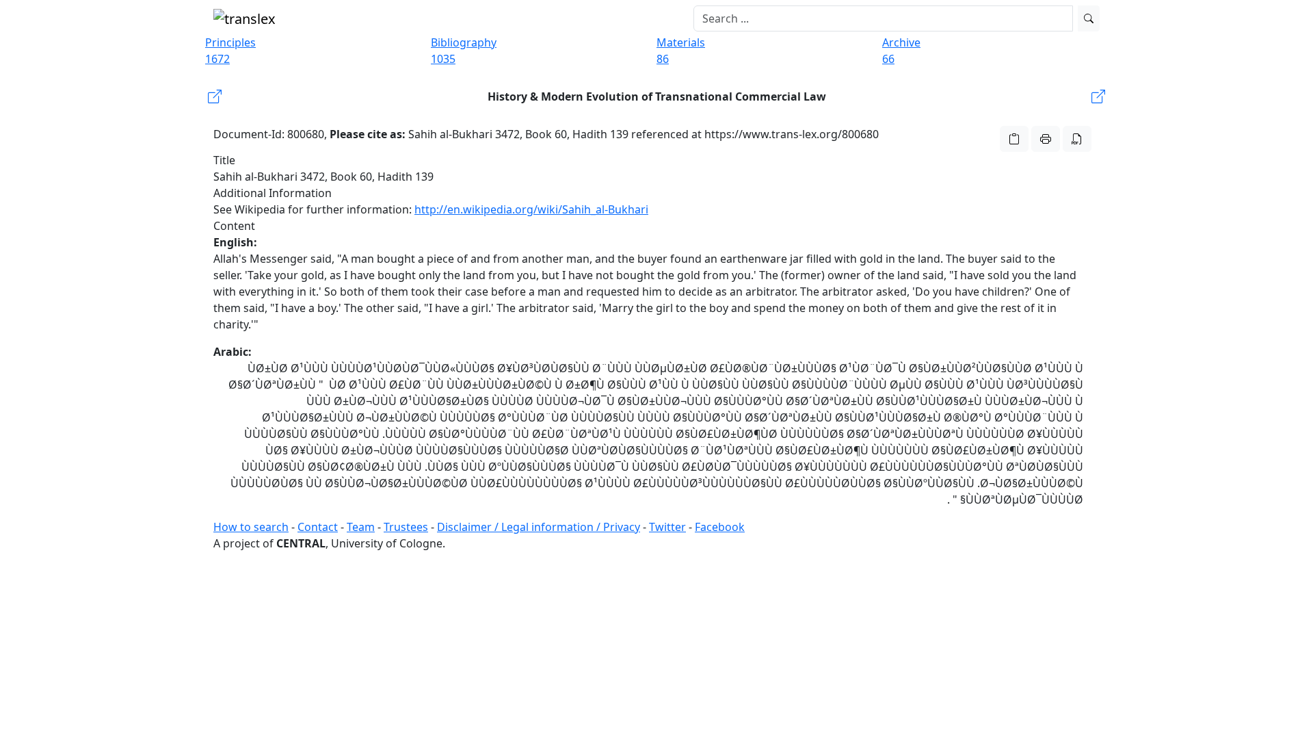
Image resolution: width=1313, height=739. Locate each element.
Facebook (720, 526)
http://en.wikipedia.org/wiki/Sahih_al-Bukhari (531, 209)
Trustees (406, 526)
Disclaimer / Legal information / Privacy (538, 526)
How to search (251, 526)
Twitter (667, 526)
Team (361, 526)
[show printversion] (1045, 139)
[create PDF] (1077, 139)
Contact (317, 526)
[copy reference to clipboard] (1014, 139)
